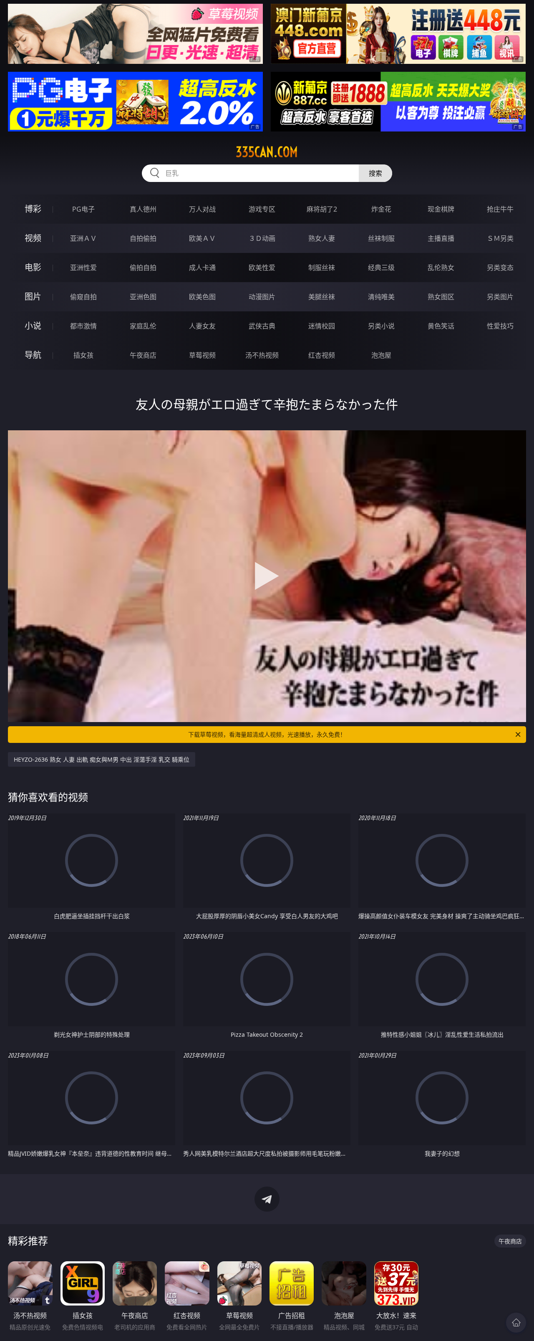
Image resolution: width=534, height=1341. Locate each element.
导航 (33, 355)
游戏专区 (262, 209)
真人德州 (143, 209)
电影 (33, 267)
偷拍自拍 (143, 267)
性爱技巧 (500, 326)
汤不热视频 (262, 355)
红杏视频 (321, 355)
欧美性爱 (262, 267)
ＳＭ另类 (500, 238)
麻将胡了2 (322, 209)
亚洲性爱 (83, 267)
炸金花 (381, 209)
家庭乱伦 (143, 326)
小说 (33, 325)
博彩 (33, 209)
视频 (33, 238)
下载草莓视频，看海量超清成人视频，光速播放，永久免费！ (267, 734)
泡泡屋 (381, 355)
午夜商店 (143, 355)
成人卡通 (202, 267)
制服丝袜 (321, 267)
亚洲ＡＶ (83, 238)
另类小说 (381, 326)
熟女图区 (441, 296)
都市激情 (83, 326)
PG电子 (83, 209)
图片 (33, 296)
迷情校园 (321, 326)
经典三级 (381, 267)
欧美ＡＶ (202, 238)
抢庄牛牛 (500, 209)
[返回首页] (516, 1323)
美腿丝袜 (321, 296)
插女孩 (83, 355)
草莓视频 (202, 355)
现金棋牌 (441, 209)
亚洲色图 (143, 296)
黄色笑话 (441, 326)
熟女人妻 (321, 238)
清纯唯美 (381, 296)
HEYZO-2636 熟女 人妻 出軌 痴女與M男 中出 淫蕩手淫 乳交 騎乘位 (101, 759)
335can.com (267, 152)
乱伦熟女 (441, 267)
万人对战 (202, 209)
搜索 (375, 173)
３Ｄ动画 (262, 238)
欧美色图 (202, 296)
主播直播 (441, 238)
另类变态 (500, 267)
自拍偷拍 (143, 238)
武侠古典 (262, 326)
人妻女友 (202, 326)
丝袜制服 (381, 238)
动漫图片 (262, 296)
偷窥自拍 (83, 296)
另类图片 (500, 296)
